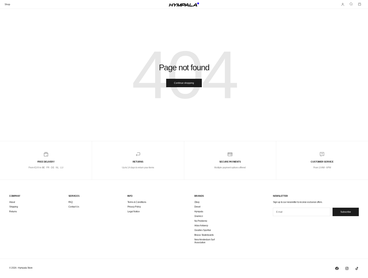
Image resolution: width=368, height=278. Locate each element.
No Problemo (200, 221)
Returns (13, 211)
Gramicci (198, 216)
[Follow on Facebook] (337, 268)
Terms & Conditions (136, 202)
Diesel (197, 206)
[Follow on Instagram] (347, 268)
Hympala (198, 211)
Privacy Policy (134, 206)
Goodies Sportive (202, 230)
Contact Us (73, 206)
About (12, 202)
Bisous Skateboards (204, 235)
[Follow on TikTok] (357, 268)
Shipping (13, 206)
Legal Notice (133, 211)
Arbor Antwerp (201, 225)
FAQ (70, 202)
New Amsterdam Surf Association (204, 241)
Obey (197, 202)
